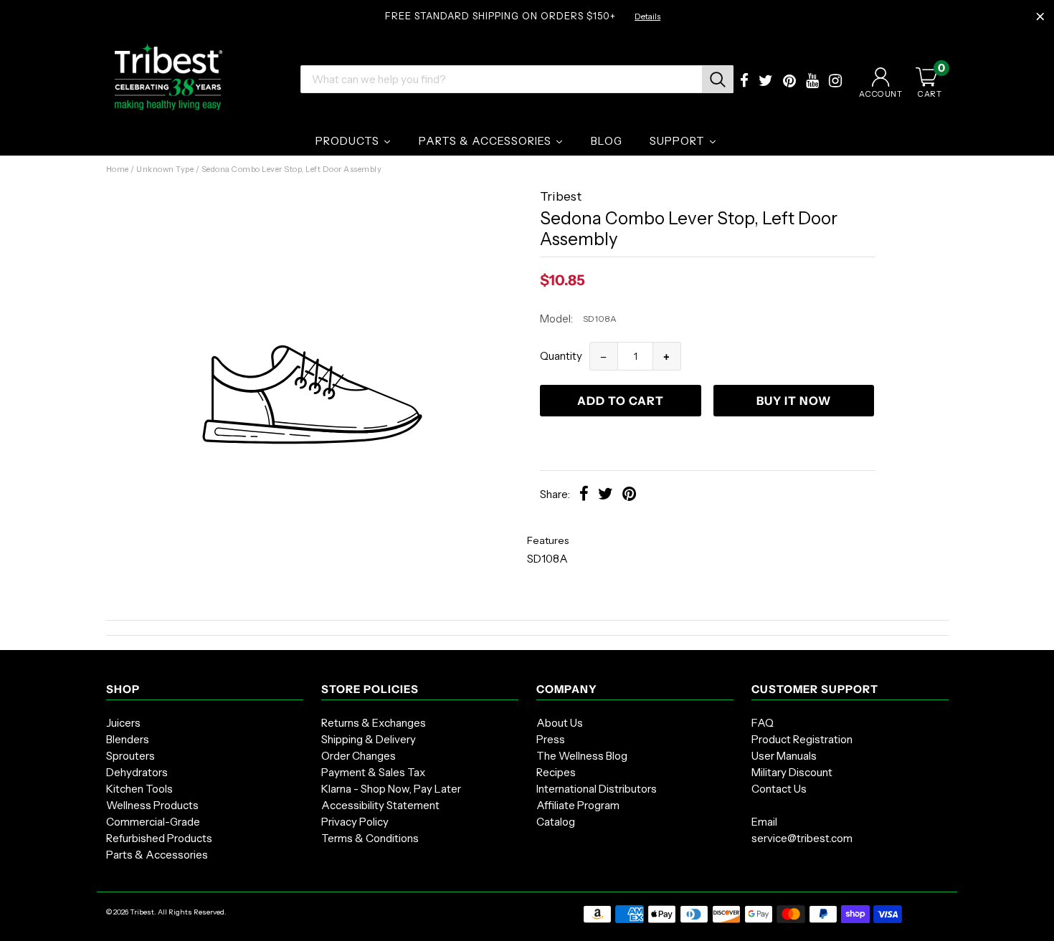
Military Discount (791, 772)
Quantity (561, 356)
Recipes (556, 772)
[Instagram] (835, 82)
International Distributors (596, 789)
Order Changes (358, 756)
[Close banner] (1040, 17)
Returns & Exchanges (373, 723)
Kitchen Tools (139, 789)
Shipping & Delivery (368, 739)
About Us (559, 723)
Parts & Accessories (157, 854)
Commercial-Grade (153, 821)
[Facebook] (744, 82)
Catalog (555, 821)
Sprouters (130, 756)
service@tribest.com (802, 838)
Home (117, 169)
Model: (556, 318)
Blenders (127, 739)
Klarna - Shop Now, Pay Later (391, 789)
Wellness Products (152, 805)
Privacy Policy (355, 821)
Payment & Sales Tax (373, 772)
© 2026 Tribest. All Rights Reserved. (166, 912)
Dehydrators (137, 772)
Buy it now (793, 400)
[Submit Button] (717, 79)
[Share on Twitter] (605, 495)
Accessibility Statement (380, 805)
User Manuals (784, 756)
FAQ (762, 723)
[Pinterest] (789, 82)
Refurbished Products (159, 838)
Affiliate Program (577, 805)
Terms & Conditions (370, 838)
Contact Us (779, 789)
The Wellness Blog (581, 756)
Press (550, 739)
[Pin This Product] (629, 495)
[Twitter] (766, 82)
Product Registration (802, 739)
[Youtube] (812, 82)
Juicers (123, 723)
